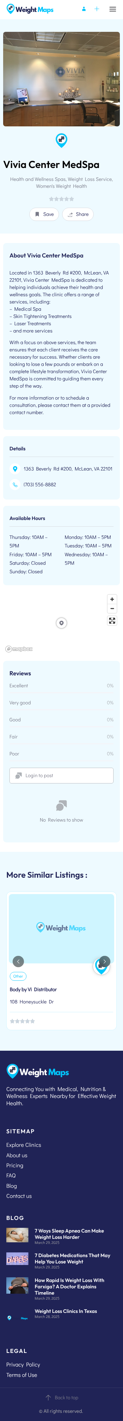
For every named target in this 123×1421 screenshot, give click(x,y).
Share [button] (82, 214)
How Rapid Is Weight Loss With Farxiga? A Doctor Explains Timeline (69, 1286)
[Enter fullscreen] (112, 620)
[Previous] (18, 961)
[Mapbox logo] (19, 649)
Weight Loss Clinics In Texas (66, 1311)
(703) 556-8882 (40, 484)
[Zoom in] (112, 599)
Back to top (67, 1397)
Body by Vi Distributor (33, 989)
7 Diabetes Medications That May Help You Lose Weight (72, 1258)
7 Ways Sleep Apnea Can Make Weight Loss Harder (69, 1234)
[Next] (104, 961)
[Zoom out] (112, 608)
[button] (44, 214)
